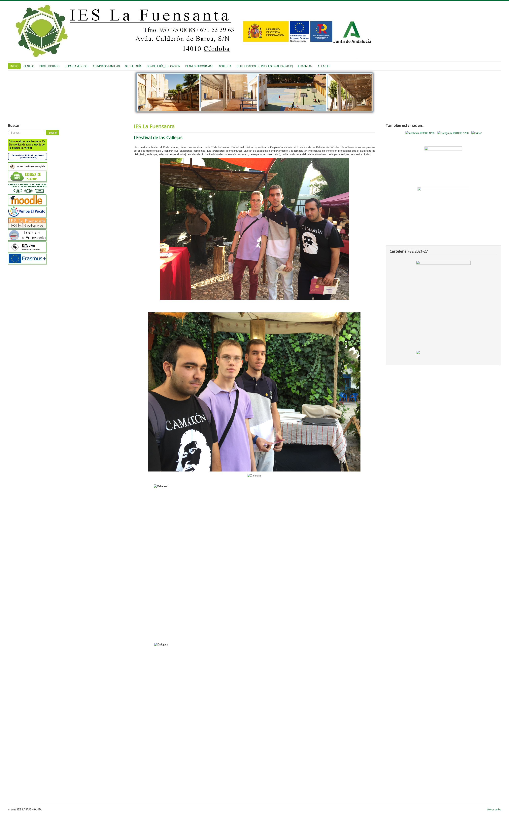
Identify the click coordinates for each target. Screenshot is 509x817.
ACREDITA (225, 66)
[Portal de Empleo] (443, 199)
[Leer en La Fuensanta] (65, 235)
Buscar (53, 132)
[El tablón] (65, 247)
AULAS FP (324, 66)
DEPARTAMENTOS (76, 66)
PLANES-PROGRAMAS (199, 66)
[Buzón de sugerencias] (443, 160)
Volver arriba (494, 809)
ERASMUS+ (305, 66)
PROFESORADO (49, 66)
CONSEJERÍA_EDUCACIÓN (163, 66)
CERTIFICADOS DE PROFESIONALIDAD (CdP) (265, 66)
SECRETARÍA (133, 66)
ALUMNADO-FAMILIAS (106, 66)
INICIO (14, 66)
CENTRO (28, 66)
